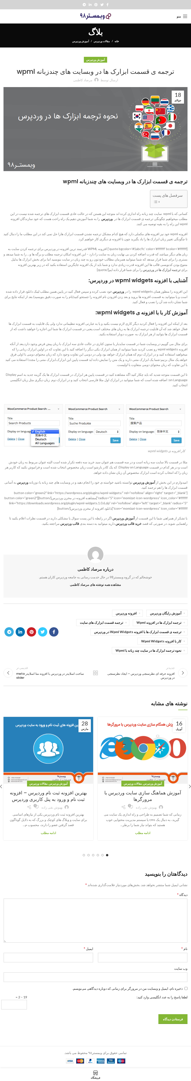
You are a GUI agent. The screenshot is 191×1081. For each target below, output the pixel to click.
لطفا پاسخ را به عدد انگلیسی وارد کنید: (162, 997)
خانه (117, 41)
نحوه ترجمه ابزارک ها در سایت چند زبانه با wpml (148, 650)
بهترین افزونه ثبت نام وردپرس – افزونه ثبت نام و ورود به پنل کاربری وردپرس (48, 796)
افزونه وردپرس (126, 613)
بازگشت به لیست (95, 673)
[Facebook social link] (107, 5)
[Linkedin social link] (90, 5)
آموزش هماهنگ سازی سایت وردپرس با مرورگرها (142, 796)
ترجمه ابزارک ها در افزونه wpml (158, 622)
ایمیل (88, 948)
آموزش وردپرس (80, 41)
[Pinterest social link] (96, 5)
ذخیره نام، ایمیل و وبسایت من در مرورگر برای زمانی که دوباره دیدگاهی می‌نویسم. (127, 988)
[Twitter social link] (102, 5)
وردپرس (107, 219)
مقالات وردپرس (102, 41)
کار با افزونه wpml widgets (161, 641)
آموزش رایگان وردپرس (165, 613)
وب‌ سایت (181, 968)
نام (184, 948)
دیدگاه (182, 894)
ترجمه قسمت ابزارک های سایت (101, 622)
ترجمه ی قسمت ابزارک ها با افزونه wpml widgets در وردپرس (137, 632)
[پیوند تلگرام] (84, 5)
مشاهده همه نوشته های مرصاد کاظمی (95, 584)
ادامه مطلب (142, 832)
